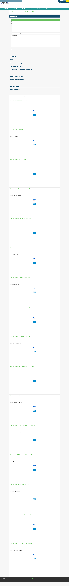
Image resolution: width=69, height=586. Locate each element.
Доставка (23, 8)
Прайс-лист (38, 8)
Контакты (46, 8)
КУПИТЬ (34, 558)
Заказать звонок (63, 2)
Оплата (31, 8)
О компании (6, 8)
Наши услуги (15, 8)
